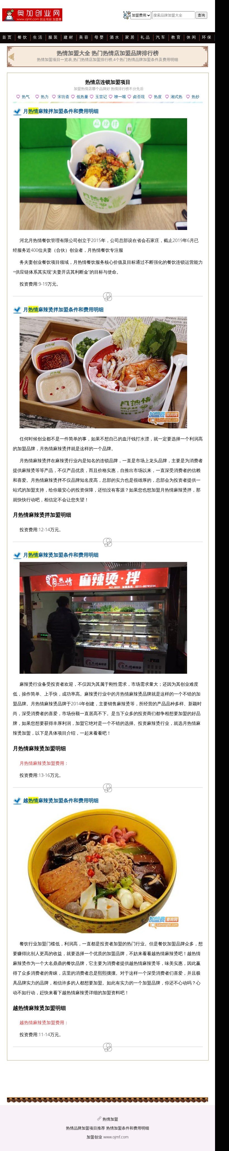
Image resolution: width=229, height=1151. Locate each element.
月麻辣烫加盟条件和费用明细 (61, 554)
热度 (158, 96)
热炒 (195, 96)
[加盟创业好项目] (34, 16)
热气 (26, 96)
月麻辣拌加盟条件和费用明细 (61, 111)
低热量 (82, 96)
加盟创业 (94, 1137)
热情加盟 (110, 1119)
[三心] (12, 56)
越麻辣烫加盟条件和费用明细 (61, 800)
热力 (45, 96)
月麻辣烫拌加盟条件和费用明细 (63, 309)
